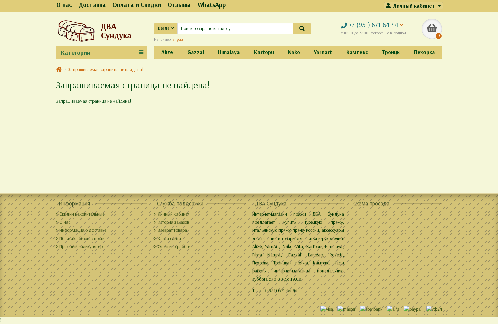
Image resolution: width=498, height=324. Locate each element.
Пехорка (424, 52)
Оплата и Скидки (136, 5)
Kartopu (264, 52)
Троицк (391, 52)
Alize (167, 52)
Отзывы (179, 5)
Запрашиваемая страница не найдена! (105, 70)
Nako (294, 52)
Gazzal (195, 52)
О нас (64, 5)
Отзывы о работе (174, 246)
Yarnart (323, 52)
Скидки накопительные (81, 214)
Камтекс (357, 52)
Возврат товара (172, 230)
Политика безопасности (82, 238)
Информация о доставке (82, 230)
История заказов (173, 222)
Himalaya (229, 52)
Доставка (92, 5)
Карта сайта (169, 238)
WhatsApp (212, 5)
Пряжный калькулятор (81, 246)
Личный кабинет (173, 214)
